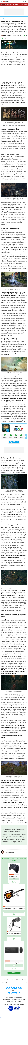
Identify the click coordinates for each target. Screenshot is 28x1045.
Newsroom (9, 4)
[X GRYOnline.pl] (12, 988)
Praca (12, 1001)
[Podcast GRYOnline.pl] (16, 988)
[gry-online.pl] (6, 1)
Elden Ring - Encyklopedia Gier (14, 428)
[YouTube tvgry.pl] (9, 993)
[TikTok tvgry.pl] (12, 993)
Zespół (8, 1001)
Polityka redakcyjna (18, 997)
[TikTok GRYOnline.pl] (14, 988)
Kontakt (15, 1001)
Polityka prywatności (7, 999)
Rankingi (17, 4)
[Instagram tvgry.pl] (14, 993)
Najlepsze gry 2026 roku (21, 979)
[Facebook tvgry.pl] (19, 993)
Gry (13, 4)
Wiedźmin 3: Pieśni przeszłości (8, 979)
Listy (22, 4)
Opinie (11, 18)
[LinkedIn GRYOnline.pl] (19, 988)
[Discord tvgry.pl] (16, 993)
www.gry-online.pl (5, 18)
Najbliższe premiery (23, 982)
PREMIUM (3, 4)
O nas (7, 997)
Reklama (23, 999)
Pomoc (19, 1001)
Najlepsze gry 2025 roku (6, 982)
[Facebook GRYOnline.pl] (7, 988)
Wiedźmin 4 (15, 982)
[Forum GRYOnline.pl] (21, 988)
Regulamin (11, 997)
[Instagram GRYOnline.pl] (9, 988)
